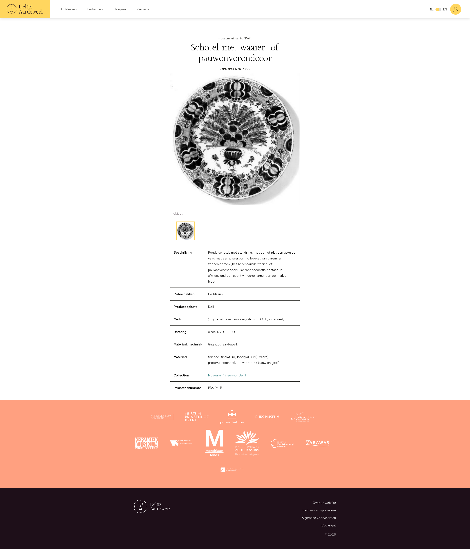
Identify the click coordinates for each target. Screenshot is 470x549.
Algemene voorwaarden (319, 518)
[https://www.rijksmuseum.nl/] (267, 418)
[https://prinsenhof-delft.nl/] (196, 418)
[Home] (25, 9)
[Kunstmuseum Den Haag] (161, 418)
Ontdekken (69, 9)
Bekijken (119, 9)
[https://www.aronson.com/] (302, 418)
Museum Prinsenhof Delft (227, 375)
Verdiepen (144, 9)
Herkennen (95, 9)
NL (431, 9)
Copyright (328, 525)
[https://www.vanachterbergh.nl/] (282, 444)
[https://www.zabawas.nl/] (317, 444)
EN (445, 9)
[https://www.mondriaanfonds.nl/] (214, 444)
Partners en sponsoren (319, 510)
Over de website (324, 503)
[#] (460, 9)
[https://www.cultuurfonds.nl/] (247, 444)
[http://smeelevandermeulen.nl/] (181, 444)
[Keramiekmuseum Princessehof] (146, 444)
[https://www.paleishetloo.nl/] (232, 418)
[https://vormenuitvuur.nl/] (232, 470)
